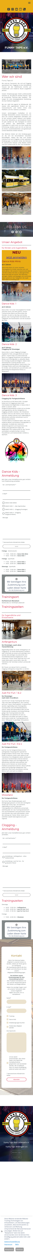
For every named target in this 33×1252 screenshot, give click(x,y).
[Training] (7, 1016)
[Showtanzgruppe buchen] (7, 1023)
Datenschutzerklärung (12, 1242)
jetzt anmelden (16, 257)
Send (16, 546)
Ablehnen (19, 1249)
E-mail (9, 1007)
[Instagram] (12, 9)
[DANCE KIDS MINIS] (3, 503)
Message (5, 517)
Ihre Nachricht (11, 1031)
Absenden (16, 1079)
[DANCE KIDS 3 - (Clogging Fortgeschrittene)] (3, 513)
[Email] (20, 9)
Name (9, 998)
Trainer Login (16, 1157)
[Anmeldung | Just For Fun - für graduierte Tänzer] (3, 862)
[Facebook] (8, 9)
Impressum (8, 1244)
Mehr (17, 1244)
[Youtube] (16, 9)
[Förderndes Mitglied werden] (7, 1027)
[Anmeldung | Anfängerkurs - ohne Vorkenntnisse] (3, 857)
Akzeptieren (9, 1249)
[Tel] (24, 9)
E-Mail (5, 494)
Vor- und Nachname (9, 485)
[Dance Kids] (7, 1019)
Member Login (16, 1152)
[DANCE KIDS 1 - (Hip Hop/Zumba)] (3, 506)
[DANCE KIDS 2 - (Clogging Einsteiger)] (3, 509)
